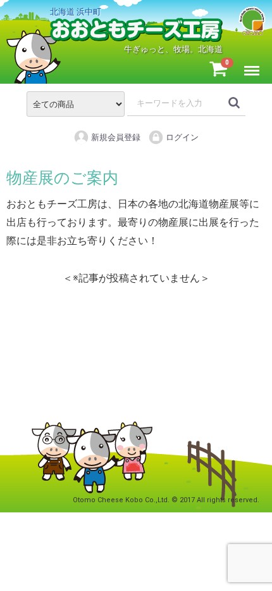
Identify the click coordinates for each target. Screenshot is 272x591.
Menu (254, 63)
